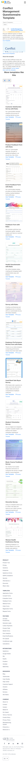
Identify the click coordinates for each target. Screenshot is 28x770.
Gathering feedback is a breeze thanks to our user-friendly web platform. (13, 546)
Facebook (4, 743)
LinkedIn (13, 743)
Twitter (9, 743)
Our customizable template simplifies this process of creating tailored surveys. (13, 113)
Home (4, 30)
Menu (25, 2)
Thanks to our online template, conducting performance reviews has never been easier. (14, 348)
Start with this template (9, 70)
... (7, 30)
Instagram (22, 743)
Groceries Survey (12, 502)
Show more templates (9, 53)
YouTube (17, 743)
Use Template (6, 40)
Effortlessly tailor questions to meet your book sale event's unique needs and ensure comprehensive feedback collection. (14, 388)
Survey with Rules (12, 304)
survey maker (15, 68)
